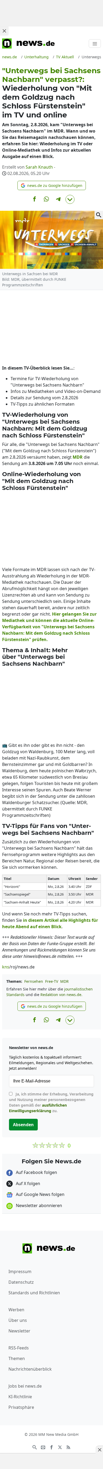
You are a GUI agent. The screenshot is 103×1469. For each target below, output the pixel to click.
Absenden (23, 1125)
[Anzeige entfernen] (99, 1449)
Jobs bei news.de (25, 1386)
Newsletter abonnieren (38, 1205)
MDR (64, 981)
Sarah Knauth (39, 167)
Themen (16, 1358)
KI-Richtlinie (20, 1397)
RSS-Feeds (18, 1348)
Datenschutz (21, 1282)
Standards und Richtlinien (34, 1293)
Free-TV (51, 981)
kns (5, 967)
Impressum (19, 1271)
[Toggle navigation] (95, 43)
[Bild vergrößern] (99, 215)
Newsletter (19, 1331)
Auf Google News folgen (39, 1194)
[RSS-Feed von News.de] (68, 1447)
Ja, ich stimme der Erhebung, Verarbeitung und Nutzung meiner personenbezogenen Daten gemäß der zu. (51, 1102)
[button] (51, 185)
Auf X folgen (27, 1183)
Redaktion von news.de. (61, 994)
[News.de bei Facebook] (51, 1447)
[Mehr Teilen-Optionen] (69, 199)
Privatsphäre (21, 1407)
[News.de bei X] (60, 1447)
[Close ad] (4, 31)
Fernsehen (33, 981)
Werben (16, 1310)
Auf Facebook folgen (36, 1172)
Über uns (17, 1320)
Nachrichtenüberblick (30, 1369)
